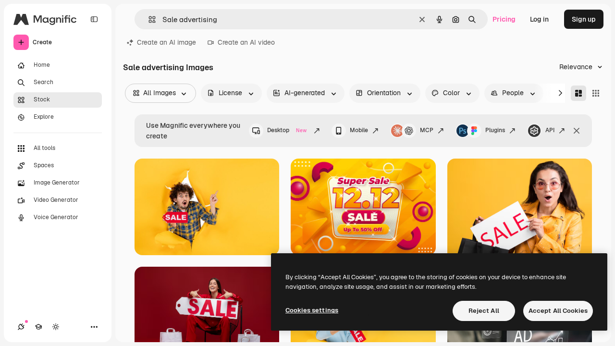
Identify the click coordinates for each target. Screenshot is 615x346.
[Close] (576, 131)
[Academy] (38, 326)
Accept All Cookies (558, 311)
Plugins (495, 130)
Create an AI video (246, 42)
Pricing (504, 19)
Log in (539, 19)
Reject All (483, 311)
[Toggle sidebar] (94, 19)
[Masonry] (578, 93)
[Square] (595, 93)
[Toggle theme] (55, 326)
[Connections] (21, 326)
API (549, 130)
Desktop (287, 130)
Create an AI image (166, 42)
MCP (426, 130)
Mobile (359, 130)
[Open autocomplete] (148, 19)
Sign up (584, 19)
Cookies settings (311, 310)
